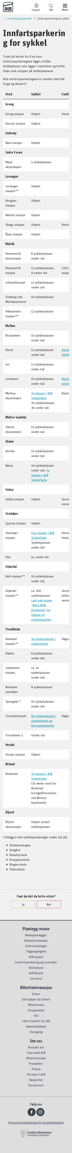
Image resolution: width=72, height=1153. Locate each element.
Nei (49, 904)
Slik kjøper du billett (36, 999)
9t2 (36, 1016)
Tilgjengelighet (36, 951)
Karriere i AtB (36, 1074)
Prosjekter (36, 1063)
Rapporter (36, 1080)
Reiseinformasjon (36, 940)
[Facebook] (32, 1112)
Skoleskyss (36, 968)
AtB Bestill (36, 973)
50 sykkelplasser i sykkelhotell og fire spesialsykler (43, 721)
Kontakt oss (36, 1047)
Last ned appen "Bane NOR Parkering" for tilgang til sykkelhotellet (41, 610)
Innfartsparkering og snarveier (36, 962)
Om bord (36, 978)
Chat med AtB (36, 1053)
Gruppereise (36, 1010)
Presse (36, 1069)
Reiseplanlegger (36, 935)
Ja (23, 904)
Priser (36, 994)
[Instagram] (40, 1112)
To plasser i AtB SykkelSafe (40, 475)
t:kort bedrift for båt (36, 1021)
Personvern (36, 1085)
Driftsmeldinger (36, 946)
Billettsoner (36, 1005)
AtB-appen (36, 957)
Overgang (36, 1032)
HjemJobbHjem (36, 1026)
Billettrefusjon (36, 1058)
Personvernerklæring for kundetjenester (36, 1122)
